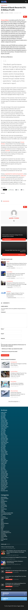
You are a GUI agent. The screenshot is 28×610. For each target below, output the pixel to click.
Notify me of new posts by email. (9, 351)
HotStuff (3, 511)
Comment (3, 312)
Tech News (3, 533)
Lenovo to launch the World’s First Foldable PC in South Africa (14, 557)
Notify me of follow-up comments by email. (12, 348)
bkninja (22, 606)
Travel (2, 537)
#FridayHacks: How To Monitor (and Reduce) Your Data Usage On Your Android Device (15, 584)
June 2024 (3, 446)
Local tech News (14, 371)
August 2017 (3, 488)
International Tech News (6, 514)
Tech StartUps (4, 536)
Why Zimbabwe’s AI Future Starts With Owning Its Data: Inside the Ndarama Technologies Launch (16, 552)
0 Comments (16, 572)
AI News (2, 499)
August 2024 (4, 443)
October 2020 (4, 476)
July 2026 (3, 413)
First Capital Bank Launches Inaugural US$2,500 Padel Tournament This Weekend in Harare (16, 275)
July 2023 (3, 455)
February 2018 (4, 480)
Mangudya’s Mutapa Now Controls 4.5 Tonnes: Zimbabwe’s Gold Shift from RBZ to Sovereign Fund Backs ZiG (16, 284)
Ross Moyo (10, 287)
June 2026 (3, 415)
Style (2, 528)
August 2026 (4, 412)
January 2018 (4, 481)
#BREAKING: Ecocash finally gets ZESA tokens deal (16, 570)
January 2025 (4, 437)
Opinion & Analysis (5, 523)
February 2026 (4, 420)
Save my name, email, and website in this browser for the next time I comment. (13, 345)
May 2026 (3, 416)
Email (2, 333)
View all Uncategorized (13, 401)
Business (3, 502)
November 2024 (4, 439)
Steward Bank (5, 20)
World (2, 540)
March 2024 (3, 450)
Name (2, 329)
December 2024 (4, 438)
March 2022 (3, 459)
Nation (2, 522)
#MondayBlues (4, 497)
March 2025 (3, 434)
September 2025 (4, 426)
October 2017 (4, 485)
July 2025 (3, 429)
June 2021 (3, 466)
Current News (9, 271)
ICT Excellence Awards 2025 (7, 513)
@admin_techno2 (9, 12)
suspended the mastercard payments (13, 174)
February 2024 (4, 451)
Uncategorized (4, 5)
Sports (2, 527)
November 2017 (4, 484)
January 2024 (4, 452)
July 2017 (3, 489)
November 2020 (4, 475)
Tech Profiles (3, 535)
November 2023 (4, 454)
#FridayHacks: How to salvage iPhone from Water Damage (15, 577)
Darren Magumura (12, 297)
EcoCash (8, 150)
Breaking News (4, 501)
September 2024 (4, 442)
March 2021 (3, 469)
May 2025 (3, 432)
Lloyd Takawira (11, 278)
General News (13, 381)
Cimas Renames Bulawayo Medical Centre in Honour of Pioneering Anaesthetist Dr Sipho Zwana (17, 265)
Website (3, 338)
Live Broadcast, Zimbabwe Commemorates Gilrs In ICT (17, 384)
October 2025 (4, 425)
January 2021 (4, 472)
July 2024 (3, 445)
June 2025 (3, 430)
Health (8, 261)
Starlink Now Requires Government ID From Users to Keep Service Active (18, 394)
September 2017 (4, 486)
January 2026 (4, 421)
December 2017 (4, 483)
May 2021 (3, 467)
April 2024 (3, 449)
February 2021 (4, 471)
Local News (3, 516)
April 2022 (3, 458)
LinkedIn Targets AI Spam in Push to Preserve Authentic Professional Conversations (15, 294)
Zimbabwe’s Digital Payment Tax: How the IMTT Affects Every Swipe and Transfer (19, 374)
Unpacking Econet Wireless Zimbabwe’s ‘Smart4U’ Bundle (15, 562)
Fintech (2, 507)
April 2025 (3, 433)
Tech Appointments (5, 531)
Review (2, 524)
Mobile (2, 519)
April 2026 (3, 417)
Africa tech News (14, 391)
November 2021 (4, 460)
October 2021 (4, 462)
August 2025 (4, 428)
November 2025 (4, 424)
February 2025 (4, 435)
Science (2, 526)
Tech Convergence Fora (6, 532)
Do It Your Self (4, 506)
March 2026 (3, 419)
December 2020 (4, 473)
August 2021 (3, 463)
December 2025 (4, 422)
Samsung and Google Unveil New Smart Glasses (19, 364)
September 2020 (4, 477)
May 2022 (3, 456)
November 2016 (4, 490)
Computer (9, 291)
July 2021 (3, 464)
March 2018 (3, 479)
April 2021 (3, 468)
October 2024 (4, 441)
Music (2, 520)
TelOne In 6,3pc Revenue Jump (7, 546)
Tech (2, 530)
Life (2, 515)
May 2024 (3, 447)
